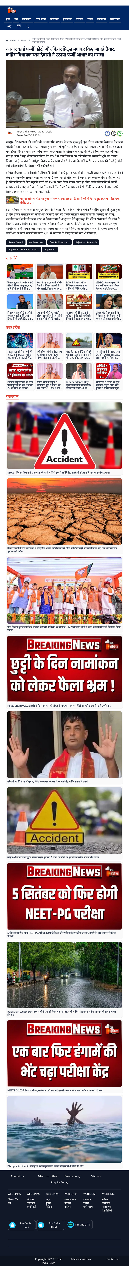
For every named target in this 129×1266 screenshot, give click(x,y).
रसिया (86, 1203)
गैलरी (90, 19)
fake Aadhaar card (59, 242)
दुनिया (48, 1203)
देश (16, 19)
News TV (13, 1199)
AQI (9, 26)
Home (12, 40)
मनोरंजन (31, 1203)
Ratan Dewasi (16, 242)
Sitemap (96, 1176)
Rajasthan (50, 249)
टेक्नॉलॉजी (31, 1207)
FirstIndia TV (82, 1224)
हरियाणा (67, 19)
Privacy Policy (72, 1176)
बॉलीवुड (54, 19)
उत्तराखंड (115, 19)
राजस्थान (26, 19)
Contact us (17, 1176)
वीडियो (79, 19)
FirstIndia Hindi (25, 1225)
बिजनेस (30, 1199)
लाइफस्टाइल (70, 1199)
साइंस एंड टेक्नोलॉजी (107, 1208)
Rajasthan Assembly (86, 242)
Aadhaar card (36, 242)
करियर (67, 1207)
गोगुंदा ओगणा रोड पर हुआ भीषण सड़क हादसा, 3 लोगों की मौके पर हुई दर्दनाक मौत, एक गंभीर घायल (69, 200)
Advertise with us (48, 1176)
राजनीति (101, 19)
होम (8, 19)
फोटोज (67, 1203)
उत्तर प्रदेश (41, 19)
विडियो (49, 1207)
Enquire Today (59, 1182)
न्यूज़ (48, 1199)
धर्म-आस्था (88, 1207)
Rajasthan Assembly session (23, 249)
